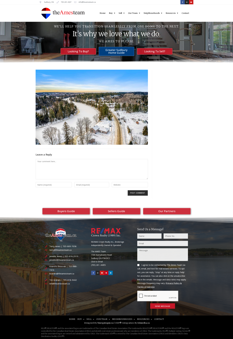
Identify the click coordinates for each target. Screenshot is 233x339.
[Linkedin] (110, 273)
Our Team (133, 13)
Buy (111, 13)
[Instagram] (187, 2)
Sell (120, 13)
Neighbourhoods (152, 13)
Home (102, 13)
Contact (185, 13)
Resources (171, 13)
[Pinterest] (106, 273)
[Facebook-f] (182, 2)
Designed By (90, 323)
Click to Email (97, 261)
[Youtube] (191, 2)
